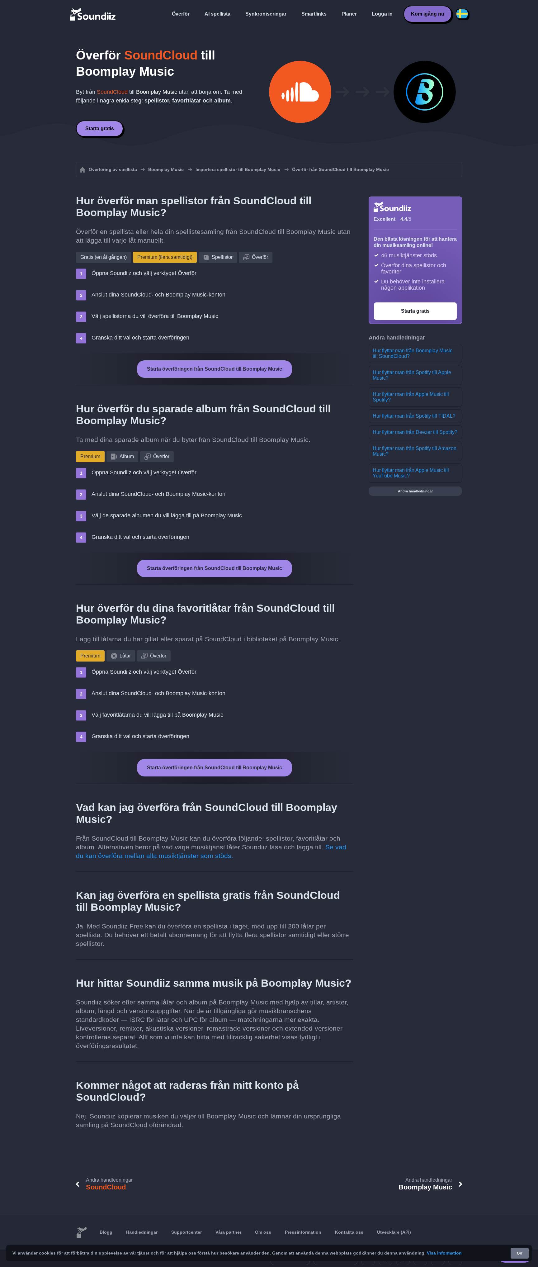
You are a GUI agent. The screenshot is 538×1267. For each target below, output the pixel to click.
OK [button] (519, 1253)
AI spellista (217, 14)
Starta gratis (99, 128)
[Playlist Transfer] (93, 14)
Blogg (106, 1232)
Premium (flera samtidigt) (164, 257)
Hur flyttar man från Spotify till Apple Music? (412, 375)
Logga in (382, 14)
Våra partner (228, 1232)
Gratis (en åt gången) (103, 257)
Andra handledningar (415, 491)
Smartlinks (314, 14)
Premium (90, 456)
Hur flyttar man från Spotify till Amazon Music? (414, 451)
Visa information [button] (444, 1252)
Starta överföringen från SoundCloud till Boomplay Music (214, 369)
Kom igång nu (427, 14)
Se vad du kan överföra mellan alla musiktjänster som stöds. (211, 851)
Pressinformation (303, 1232)
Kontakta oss (349, 1232)
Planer (349, 14)
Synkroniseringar (265, 14)
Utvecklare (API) (394, 1232)
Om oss (263, 1232)
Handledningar (142, 1232)
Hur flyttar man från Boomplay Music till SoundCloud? (412, 353)
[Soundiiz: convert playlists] (81, 1232)
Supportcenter (186, 1232)
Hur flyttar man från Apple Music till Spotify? (411, 396)
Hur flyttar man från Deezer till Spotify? (415, 432)
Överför (181, 14)
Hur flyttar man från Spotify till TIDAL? (414, 416)
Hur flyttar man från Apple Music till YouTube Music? (411, 472)
